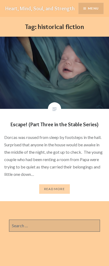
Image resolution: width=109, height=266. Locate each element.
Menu (93, 8)
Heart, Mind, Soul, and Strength (40, 8)
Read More (54, 189)
